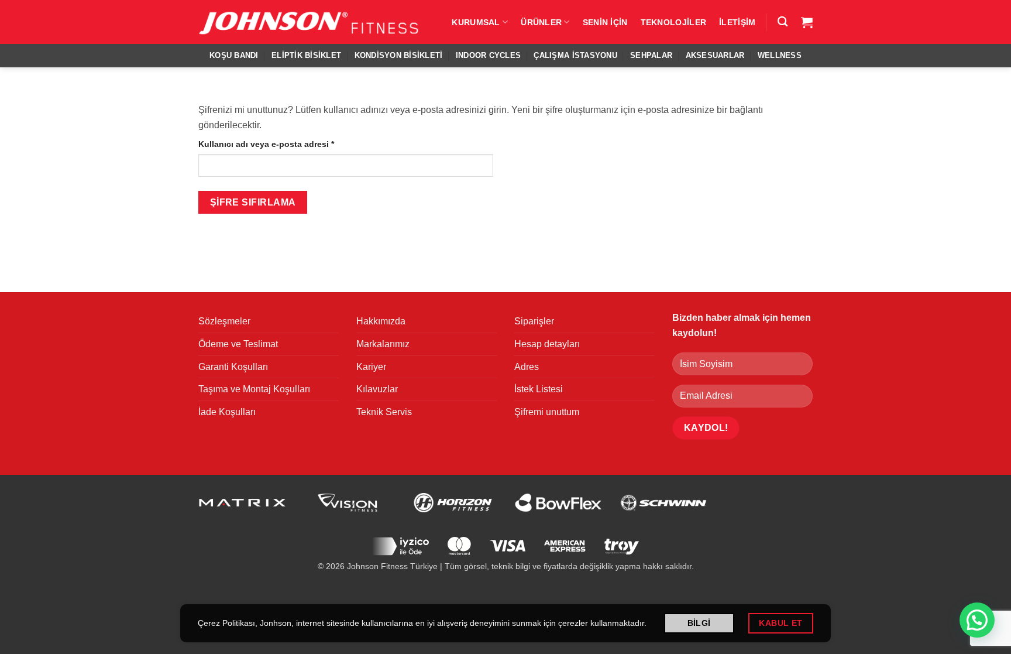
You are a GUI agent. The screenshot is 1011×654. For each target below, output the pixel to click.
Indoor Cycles (488, 55)
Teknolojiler (673, 22)
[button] (977, 620)
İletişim (737, 22)
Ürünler (541, 22)
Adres (526, 367)
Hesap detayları (547, 344)
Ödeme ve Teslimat (238, 344)
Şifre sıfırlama (253, 202)
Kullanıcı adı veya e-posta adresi (280, 144)
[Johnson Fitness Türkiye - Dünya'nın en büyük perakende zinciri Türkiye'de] (309, 22)
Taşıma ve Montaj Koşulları (254, 389)
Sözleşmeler (224, 321)
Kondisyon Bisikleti (399, 55)
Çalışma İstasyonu (575, 55)
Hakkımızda (380, 321)
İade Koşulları (227, 412)
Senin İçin (605, 22)
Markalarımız (383, 344)
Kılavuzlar (377, 389)
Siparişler (534, 321)
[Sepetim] (807, 22)
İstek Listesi (538, 389)
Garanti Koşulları (233, 367)
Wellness (780, 55)
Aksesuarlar (715, 55)
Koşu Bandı (234, 55)
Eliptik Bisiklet (306, 55)
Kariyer (371, 367)
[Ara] (783, 22)
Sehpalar (651, 55)
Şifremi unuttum (546, 412)
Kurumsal (476, 22)
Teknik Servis (384, 412)
